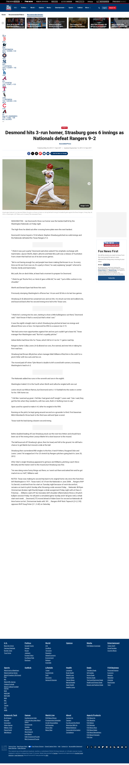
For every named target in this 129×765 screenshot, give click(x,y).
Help (59, 746)
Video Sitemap (22, 748)
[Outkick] (90, 1)
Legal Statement (18, 755)
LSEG (46, 755)
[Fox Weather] (79, 1)
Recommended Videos (16, 14)
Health (69, 668)
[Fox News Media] (28, 1)
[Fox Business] (42, 1)
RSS (114, 747)
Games (28, 715)
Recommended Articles (35, 14)
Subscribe (111, 278)
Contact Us (64, 746)
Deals (89, 668)
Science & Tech (10, 715)
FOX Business (113, 668)
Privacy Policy (102, 270)
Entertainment (60, 7)
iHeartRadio (125, 747)
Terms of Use (113, 270)
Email (48, 153)
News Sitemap (12, 748)
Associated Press (65, 144)
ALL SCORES (7, 119)
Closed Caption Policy (51, 746)
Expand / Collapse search (99, 8)
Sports (71, 7)
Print (44, 153)
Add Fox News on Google (60, 153)
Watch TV (112, 8)
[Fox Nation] (54, 1)
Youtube (99, 747)
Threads (36, 153)
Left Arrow (3, 23)
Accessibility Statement (75, 746)
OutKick (79, 7)
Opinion (41, 7)
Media (49, 7)
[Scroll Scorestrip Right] (3, 121)
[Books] (119, 1)
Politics (24, 7)
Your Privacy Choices (38, 746)
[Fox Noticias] (102, 1)
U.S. (15, 7)
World (33, 7)
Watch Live (50, 715)
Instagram (95, 747)
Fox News (8, 7)
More (87, 7)
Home (4, 14)
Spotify (122, 747)
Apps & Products (94, 715)
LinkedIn (106, 747)
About (68, 715)
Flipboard (40, 153)
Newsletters (118, 747)
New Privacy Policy (22, 746)
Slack (110, 747)
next (89, 184)
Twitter (32, 153)
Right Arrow (125, 23)
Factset (55, 753)
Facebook (28, 153)
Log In (105, 8)
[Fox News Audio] (66, 1)
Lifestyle (49, 668)
